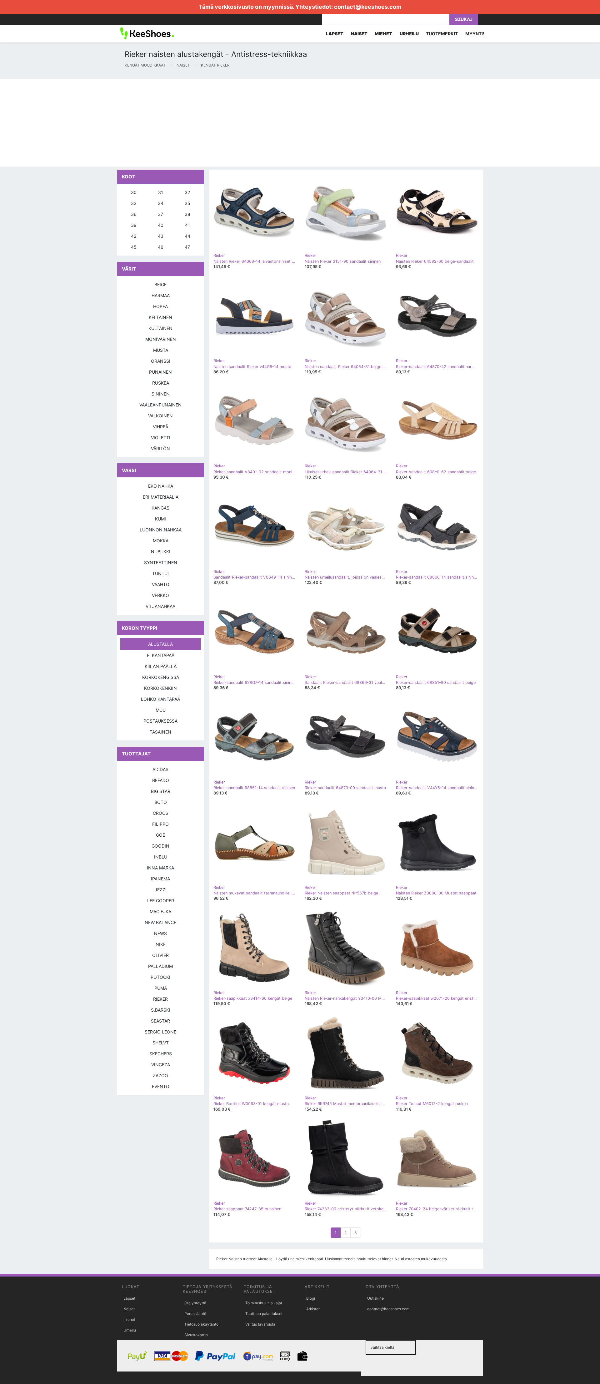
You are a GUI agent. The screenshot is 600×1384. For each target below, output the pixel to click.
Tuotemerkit (442, 33)
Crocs (160, 813)
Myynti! (474, 33)
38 (187, 214)
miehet (129, 1319)
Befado (160, 780)
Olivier (160, 955)
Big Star (160, 791)
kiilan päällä (161, 666)
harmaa (161, 295)
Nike (161, 944)
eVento (160, 1086)
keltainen (160, 317)
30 (134, 192)
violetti (160, 437)
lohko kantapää (160, 699)
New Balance (160, 922)
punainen (160, 372)
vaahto (160, 584)
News (160, 933)
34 (160, 203)
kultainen (160, 328)
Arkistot (313, 1309)
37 (160, 214)
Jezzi (161, 889)
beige (160, 284)
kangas (160, 507)
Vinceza (160, 1064)
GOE (160, 835)
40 (160, 225)
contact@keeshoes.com (367, 6)
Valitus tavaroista (260, 1324)
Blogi (310, 1298)
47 (187, 247)
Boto (160, 802)
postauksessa (160, 721)
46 (160, 247)
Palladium (160, 966)
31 (160, 192)
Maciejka (160, 911)
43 (160, 236)
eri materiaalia (160, 497)
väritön (160, 448)
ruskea (160, 383)
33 (134, 203)
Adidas (160, 769)
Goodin (160, 846)
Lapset (129, 1298)
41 (187, 225)
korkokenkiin (160, 688)
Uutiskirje (375, 1298)
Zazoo (160, 1075)
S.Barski (160, 1010)
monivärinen (160, 339)
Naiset (129, 1309)
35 (187, 203)
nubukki (160, 551)
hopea (160, 306)
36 (134, 214)
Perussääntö (195, 1313)
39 (134, 225)
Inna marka (160, 867)
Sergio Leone (160, 1031)
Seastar (160, 1020)
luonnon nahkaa (161, 529)
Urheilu (129, 1330)
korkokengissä (160, 677)
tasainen (160, 731)
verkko (160, 595)
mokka (160, 540)
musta (160, 350)
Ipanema (160, 878)
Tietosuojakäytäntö (201, 1324)
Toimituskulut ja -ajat (263, 1303)
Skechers (160, 1053)
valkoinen (160, 415)
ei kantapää (160, 655)
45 (134, 247)
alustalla (160, 644)
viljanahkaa (160, 606)
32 (187, 192)
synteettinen (160, 562)
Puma (160, 988)
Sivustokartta (196, 1334)
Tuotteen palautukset (263, 1313)
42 (133, 236)
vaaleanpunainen (160, 404)
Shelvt (160, 1042)
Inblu (160, 856)
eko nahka (160, 486)
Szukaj (463, 19)
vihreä (160, 426)
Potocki (160, 977)
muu (161, 710)
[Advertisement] (187, 123)
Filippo (160, 824)
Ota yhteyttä (195, 1303)
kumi (160, 518)
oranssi (160, 361)
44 (187, 236)
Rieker (160, 999)
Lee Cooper (160, 900)
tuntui (160, 573)
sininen (161, 393)
